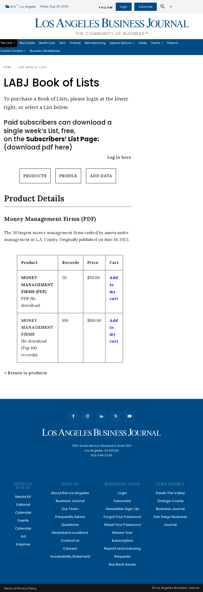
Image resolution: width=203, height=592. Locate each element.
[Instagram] (87, 416)
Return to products (27, 372)
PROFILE (68, 175)
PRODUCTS (35, 175)
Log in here (119, 157)
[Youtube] (129, 416)
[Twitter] (115, 416)
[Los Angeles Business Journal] (101, 432)
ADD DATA (101, 175)
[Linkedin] (101, 416)
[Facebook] (73, 416)
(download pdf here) (51, 143)
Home (8, 67)
